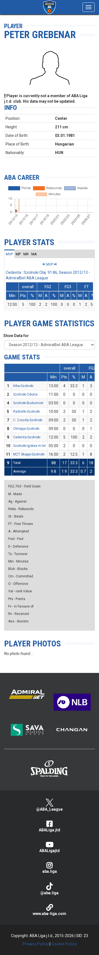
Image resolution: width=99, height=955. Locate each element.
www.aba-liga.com (49, 913)
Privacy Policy (36, 944)
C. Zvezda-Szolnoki (27, 420)
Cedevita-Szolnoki (26, 437)
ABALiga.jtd (49, 830)
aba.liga (49, 871)
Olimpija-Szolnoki (26, 429)
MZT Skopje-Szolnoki (29, 454)
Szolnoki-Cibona (25, 394)
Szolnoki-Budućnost (28, 403)
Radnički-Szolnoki (26, 411)
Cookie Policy (64, 944)
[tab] (9, 254)
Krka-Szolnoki (23, 386)
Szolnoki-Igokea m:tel (29, 446)
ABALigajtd (49, 850)
